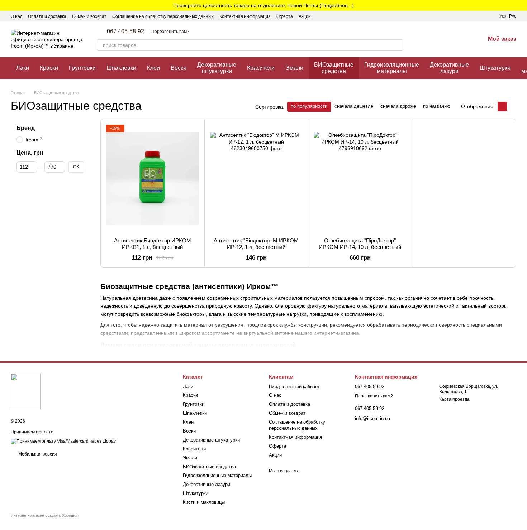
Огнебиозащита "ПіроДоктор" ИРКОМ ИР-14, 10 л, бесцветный (360, 243)
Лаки (22, 68)
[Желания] (460, 39)
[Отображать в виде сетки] (502, 106)
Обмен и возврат (89, 16)
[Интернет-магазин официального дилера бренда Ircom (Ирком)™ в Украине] (26, 391)
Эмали (294, 68)
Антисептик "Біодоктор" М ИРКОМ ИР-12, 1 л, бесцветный (256, 243)
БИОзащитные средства (333, 68)
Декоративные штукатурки (216, 68)
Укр (502, 16)
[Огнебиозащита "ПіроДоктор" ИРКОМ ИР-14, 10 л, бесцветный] (360, 178)
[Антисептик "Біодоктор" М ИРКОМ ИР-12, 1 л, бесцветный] (256, 178)
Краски (49, 68)
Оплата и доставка (47, 16)
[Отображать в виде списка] (511, 106)
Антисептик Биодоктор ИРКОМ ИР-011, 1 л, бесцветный (152, 243)
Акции (305, 16)
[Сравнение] (442, 39)
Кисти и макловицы (204, 502)
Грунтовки (82, 68)
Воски (178, 68)
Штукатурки (495, 68)
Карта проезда (454, 399)
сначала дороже (398, 106)
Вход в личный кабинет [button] (294, 386)
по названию (436, 106)
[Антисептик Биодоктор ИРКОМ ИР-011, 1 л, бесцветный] (152, 178)
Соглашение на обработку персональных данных (163, 16)
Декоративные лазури (449, 68)
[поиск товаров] (397, 45)
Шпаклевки (121, 68)
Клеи (153, 68)
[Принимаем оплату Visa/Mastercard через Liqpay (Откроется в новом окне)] (63, 441)
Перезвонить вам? (170, 31)
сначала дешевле (353, 106)
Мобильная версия (37, 454)
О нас (16, 16)
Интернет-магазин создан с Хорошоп (45, 515)
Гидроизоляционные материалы (391, 68)
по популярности (309, 106)
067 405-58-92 (125, 31)
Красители (261, 68)
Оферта (284, 16)
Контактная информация (245, 16)
